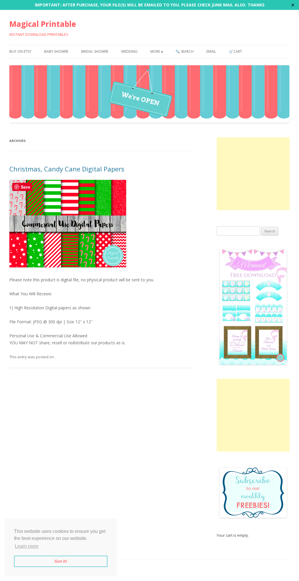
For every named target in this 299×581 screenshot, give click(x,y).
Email (211, 51)
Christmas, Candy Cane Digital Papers (66, 168)
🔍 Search (184, 51)
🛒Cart (235, 51)
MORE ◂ (156, 51)
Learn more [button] (27, 546)
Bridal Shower (94, 51)
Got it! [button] (61, 561)
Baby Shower (56, 51)
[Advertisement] (253, 173)
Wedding (129, 51)
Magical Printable (42, 24)
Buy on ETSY (20, 51)
